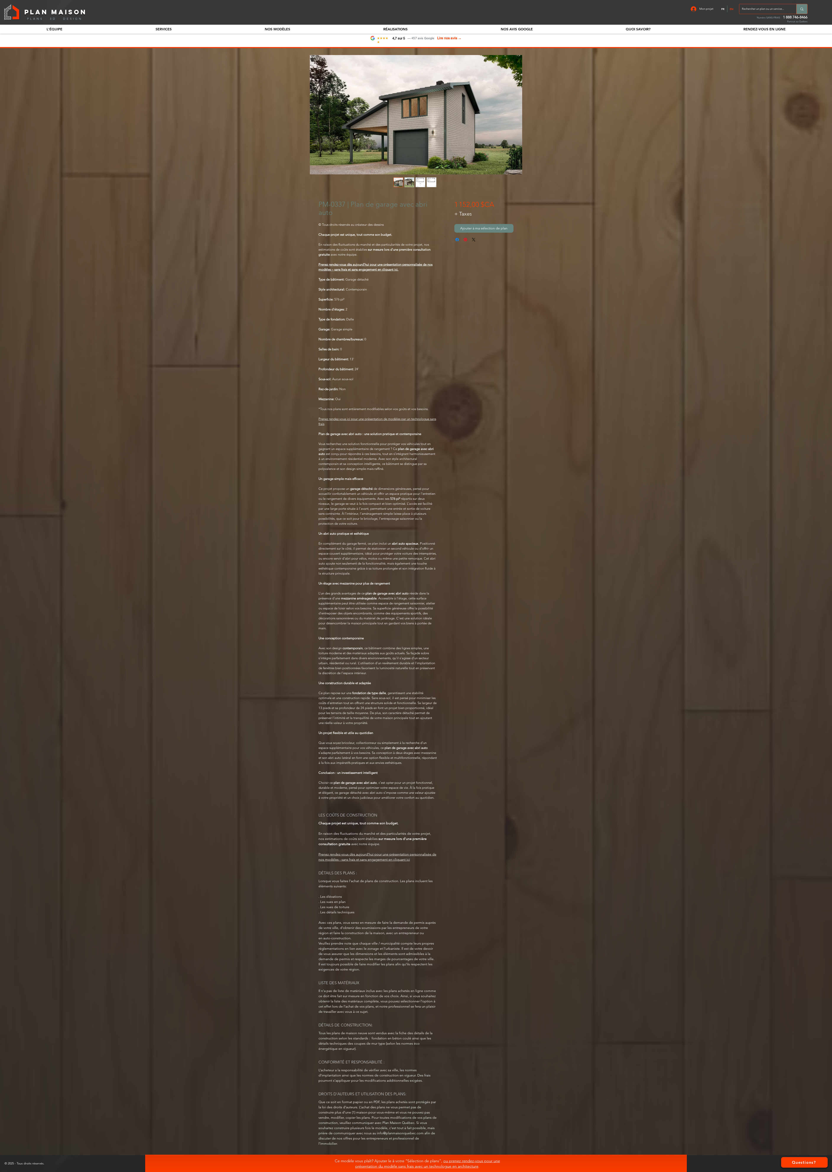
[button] (54, 29)
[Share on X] (473, 239)
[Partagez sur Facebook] (457, 239)
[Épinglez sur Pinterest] (465, 239)
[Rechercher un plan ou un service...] (801, 9)
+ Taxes (463, 214)
